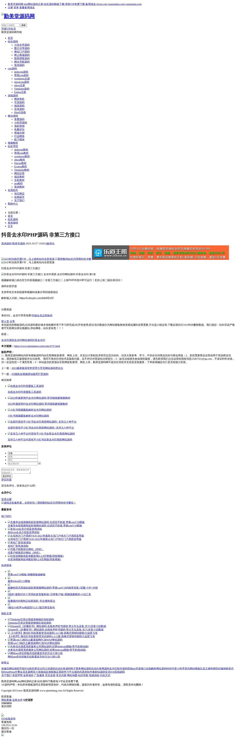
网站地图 (72, 675)
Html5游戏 (20, 112)
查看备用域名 (27, 7)
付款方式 (105, 675)
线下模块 (19, 139)
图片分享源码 (22, 48)
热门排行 (6, 516)
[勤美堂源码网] (18, 16)
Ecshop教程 (20, 166)
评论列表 (6, 479)
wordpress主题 (22, 78)
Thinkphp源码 (21, 88)
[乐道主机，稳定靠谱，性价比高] (160, 259)
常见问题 (61, 675)
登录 (16, 7)
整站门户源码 (22, 51)
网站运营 (19, 173)
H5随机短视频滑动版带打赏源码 (30, 374)
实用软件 (13, 190)
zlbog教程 (19, 159)
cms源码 (12, 68)
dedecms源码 (21, 72)
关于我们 (19, 200)
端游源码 (19, 105)
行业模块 (19, 136)
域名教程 (19, 176)
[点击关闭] (1, 712)
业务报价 (28, 675)
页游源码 (19, 109)
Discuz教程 (20, 163)
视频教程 (13, 143)
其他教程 (19, 186)
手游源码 (19, 102)
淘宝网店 (19, 193)
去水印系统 (7, 340)
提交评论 (7, 476)
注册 (10, 7)
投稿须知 (94, 675)
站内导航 (83, 675)
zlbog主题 (19, 85)
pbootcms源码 (21, 82)
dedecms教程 (21, 149)
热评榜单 (6, 565)
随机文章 (6, 613)
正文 (10, 226)
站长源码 (13, 41)
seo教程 (18, 183)
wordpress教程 (22, 156)
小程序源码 (20, 122)
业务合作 (17, 700)
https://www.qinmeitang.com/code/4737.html (37, 346)
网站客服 (6, 700)
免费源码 (19, 119)
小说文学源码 (22, 44)
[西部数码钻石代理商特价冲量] (73, 259)
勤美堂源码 (18, 243)
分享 (12, 321)
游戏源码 (13, 95)
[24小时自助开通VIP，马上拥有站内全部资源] (27, 259)
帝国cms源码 (21, 75)
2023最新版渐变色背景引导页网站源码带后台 (37, 368)
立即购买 (47, 315)
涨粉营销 (19, 126)
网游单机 (19, 99)
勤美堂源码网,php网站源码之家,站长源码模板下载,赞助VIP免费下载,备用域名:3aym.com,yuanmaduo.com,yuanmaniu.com (75, 4)
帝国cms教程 (21, 153)
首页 (10, 38)
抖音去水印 (38, 340)
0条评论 (49, 243)
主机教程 (19, 180)
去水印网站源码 (23, 340)
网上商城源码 (22, 55)
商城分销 (19, 132)
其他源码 (19, 65)
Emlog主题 (20, 92)
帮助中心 (13, 203)
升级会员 (37, 315)
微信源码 (13, 115)
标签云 (5, 662)
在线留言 (19, 197)
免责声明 (17, 675)
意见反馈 (50, 675)
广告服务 (39, 675)
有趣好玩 (19, 129)
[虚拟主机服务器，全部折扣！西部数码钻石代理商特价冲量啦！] (38, 502)
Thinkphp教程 (21, 170)
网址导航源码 (22, 61)
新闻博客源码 (22, 58)
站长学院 (13, 146)
